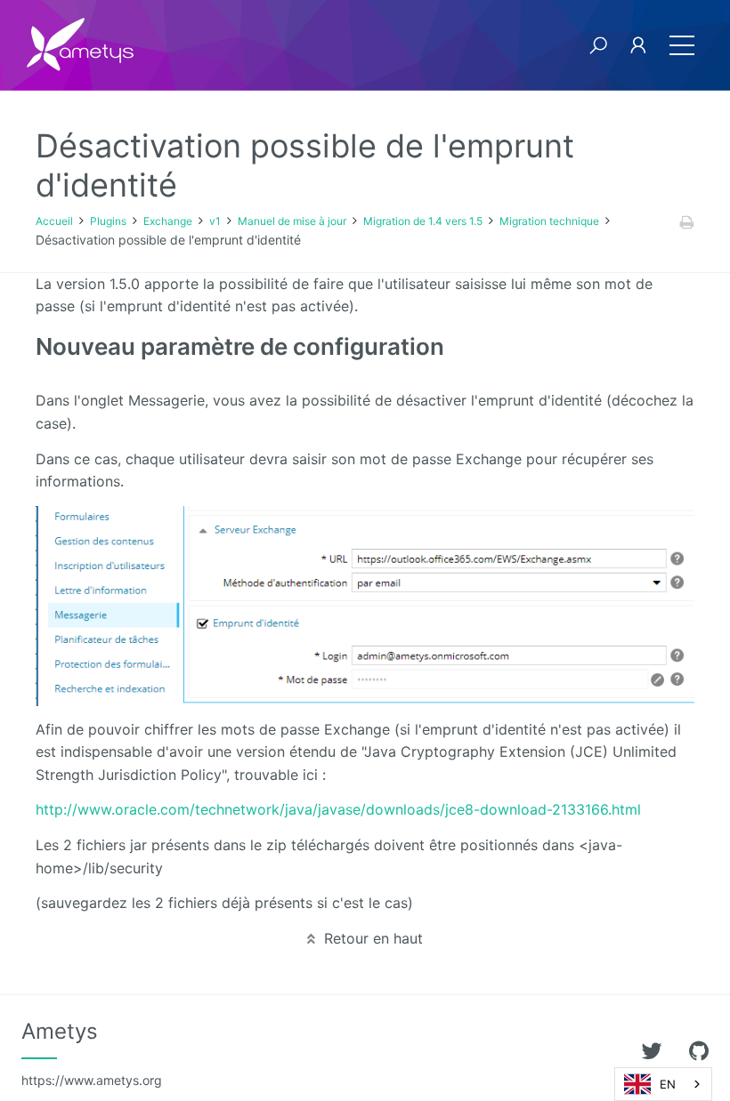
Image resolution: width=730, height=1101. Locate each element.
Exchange (167, 221)
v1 (215, 221)
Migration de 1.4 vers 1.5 (423, 221)
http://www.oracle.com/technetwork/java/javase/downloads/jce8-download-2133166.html (338, 809)
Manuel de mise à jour (292, 221)
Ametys (91, 1053)
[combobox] (663, 1084)
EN (668, 1084)
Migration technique (549, 221)
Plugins (108, 221)
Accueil (54, 221)
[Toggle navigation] (682, 45)
